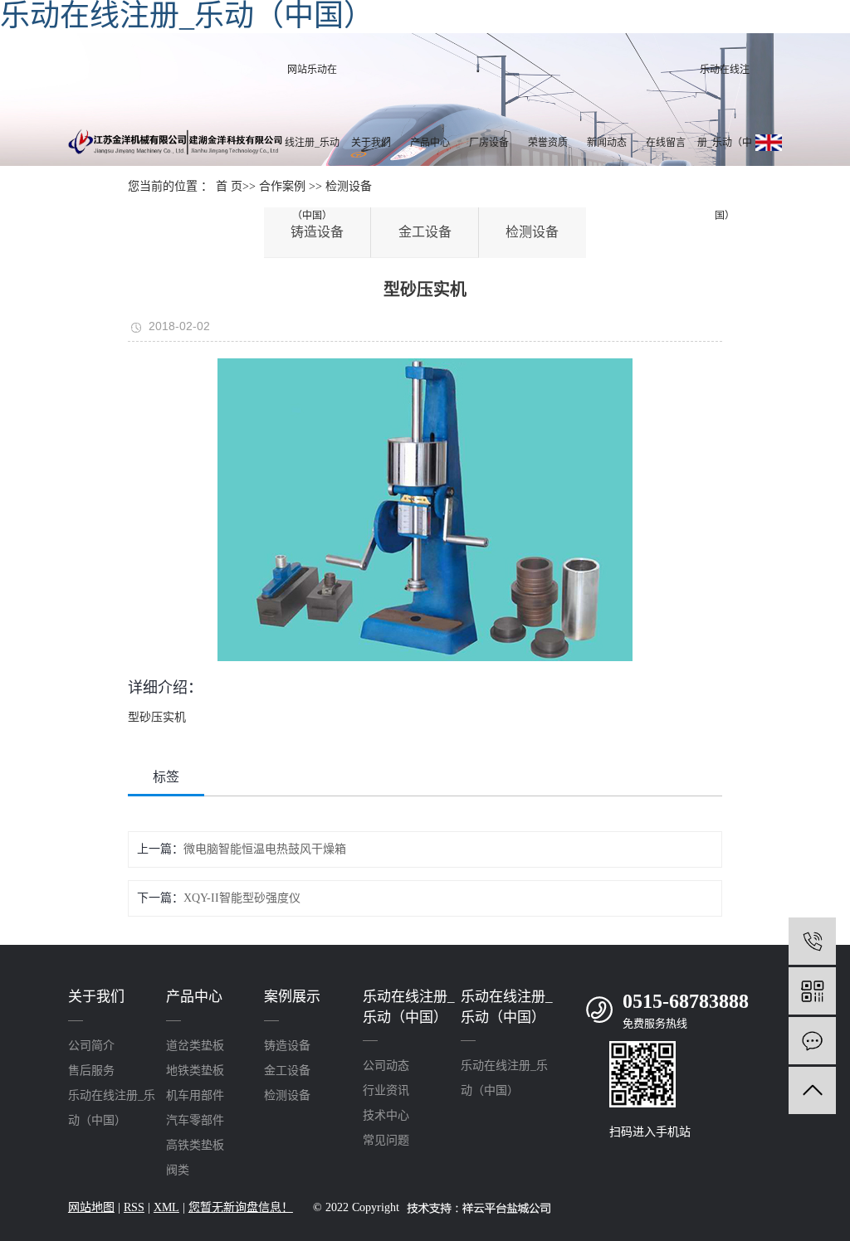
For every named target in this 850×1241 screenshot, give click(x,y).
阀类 (177, 1170)
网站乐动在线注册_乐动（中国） (312, 142)
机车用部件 (195, 1095)
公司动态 (386, 1065)
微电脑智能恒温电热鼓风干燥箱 (264, 849)
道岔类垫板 (195, 1045)
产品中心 (430, 142)
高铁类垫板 (195, 1145)
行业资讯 (386, 1090)
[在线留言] (812, 1040)
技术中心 (386, 1115)
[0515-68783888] (812, 941)
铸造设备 (287, 1045)
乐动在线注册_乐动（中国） (724, 142)
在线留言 (666, 142)
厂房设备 (489, 142)
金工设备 (287, 1070)
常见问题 (386, 1140)
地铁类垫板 (195, 1070)
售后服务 (91, 1070)
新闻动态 (607, 142)
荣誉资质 (548, 142)
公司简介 (91, 1045)
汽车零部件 (195, 1120)
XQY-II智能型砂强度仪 (241, 898)
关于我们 (371, 142)
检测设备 (287, 1095)
